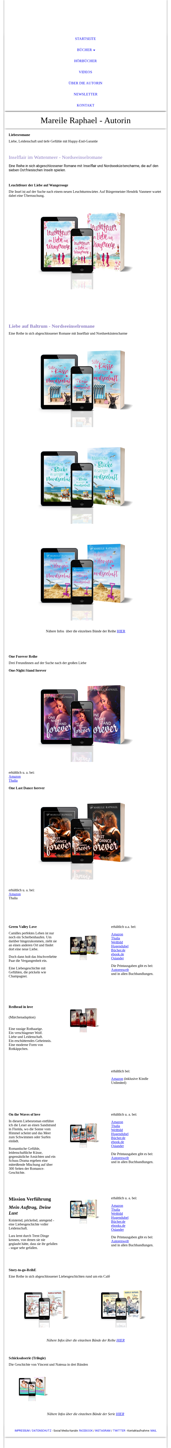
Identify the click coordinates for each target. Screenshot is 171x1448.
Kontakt (85, 105)
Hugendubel (119, 946)
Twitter (119, 1430)
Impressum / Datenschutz (33, 1430)
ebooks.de (118, 1225)
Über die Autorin (85, 83)
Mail (154, 1430)
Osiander (117, 958)
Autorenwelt (120, 970)
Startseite (85, 39)
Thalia (13, 780)
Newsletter (86, 94)
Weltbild (117, 942)
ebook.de (117, 954)
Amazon (15, 776)
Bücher (84, 50)
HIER (121, 631)
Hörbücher (85, 61)
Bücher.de (118, 950)
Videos (85, 72)
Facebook (86, 1430)
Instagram (102, 1430)
